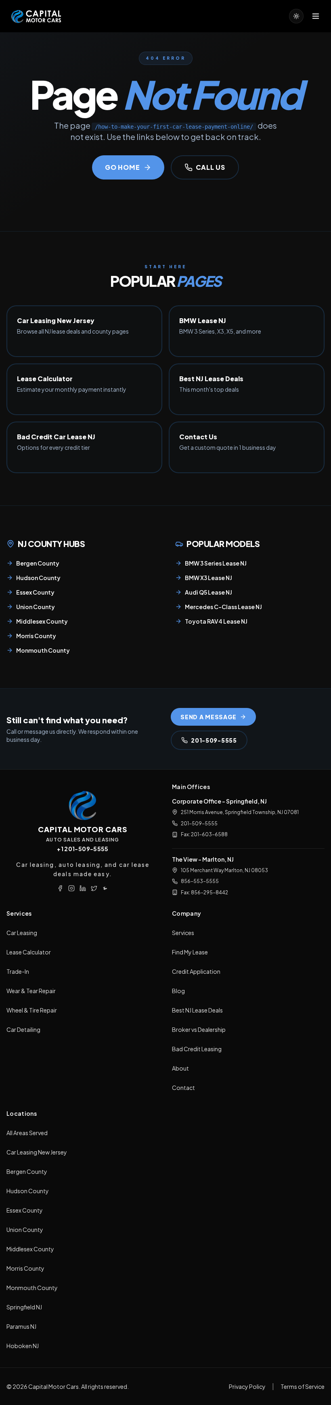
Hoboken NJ (22, 1345)
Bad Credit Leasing (197, 1048)
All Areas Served (27, 1132)
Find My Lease (190, 952)
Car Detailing (23, 1029)
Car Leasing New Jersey (36, 1152)
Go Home (122, 167)
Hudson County (38, 577)
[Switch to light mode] (296, 16)
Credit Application (196, 971)
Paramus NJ (21, 1326)
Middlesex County (42, 621)
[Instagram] (71, 888)
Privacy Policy (247, 1386)
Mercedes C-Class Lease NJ (223, 606)
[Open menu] (316, 16)
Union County (35, 606)
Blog (178, 990)
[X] (94, 888)
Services (183, 932)
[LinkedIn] (83, 888)
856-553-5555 (200, 881)
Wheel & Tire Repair (31, 1010)
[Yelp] (105, 888)
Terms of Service (303, 1386)
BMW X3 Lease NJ (208, 577)
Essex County (35, 592)
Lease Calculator (28, 952)
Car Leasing (21, 932)
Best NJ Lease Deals (197, 1010)
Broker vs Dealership (199, 1029)
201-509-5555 (214, 740)
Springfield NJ (24, 1307)
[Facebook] (60, 888)
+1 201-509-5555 (82, 848)
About (180, 1068)
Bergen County (37, 563)
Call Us (211, 167)
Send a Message (208, 716)
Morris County (36, 635)
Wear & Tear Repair (31, 990)
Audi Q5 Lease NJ (208, 592)
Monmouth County (43, 650)
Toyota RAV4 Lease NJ (216, 621)
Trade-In (17, 971)
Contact (183, 1087)
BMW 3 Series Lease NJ (216, 563)
